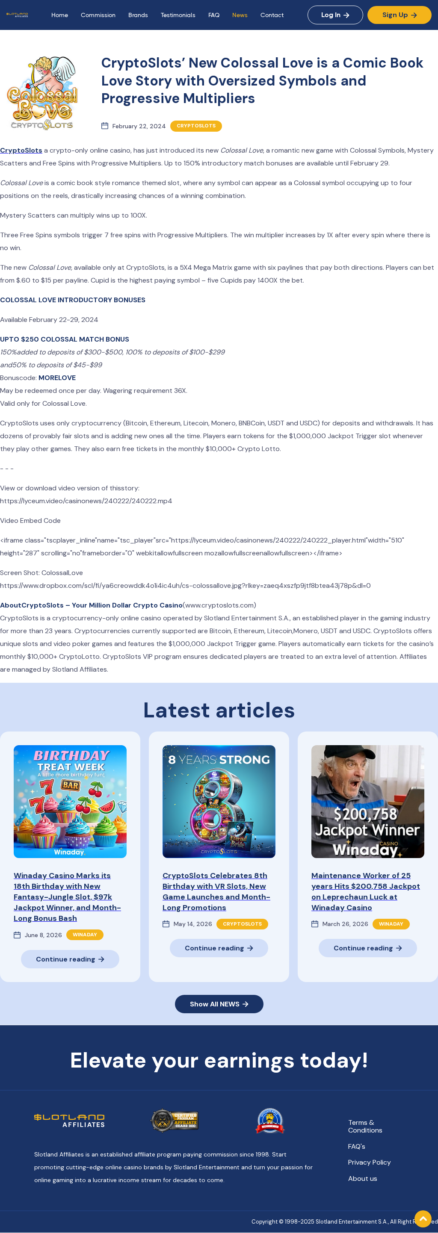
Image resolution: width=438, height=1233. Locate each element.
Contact (272, 15)
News (240, 15)
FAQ (213, 15)
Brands (138, 15)
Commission (98, 15)
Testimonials (178, 15)
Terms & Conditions (365, 1126)
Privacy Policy (369, 1162)
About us (362, 1179)
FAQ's (356, 1146)
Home (59, 15)
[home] (17, 15)
